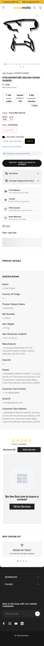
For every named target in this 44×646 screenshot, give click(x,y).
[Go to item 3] (10, 64)
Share (8, 226)
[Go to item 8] (24, 64)
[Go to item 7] (22, 64)
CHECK (29, 141)
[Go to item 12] (36, 64)
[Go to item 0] (5, 64)
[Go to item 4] (13, 64)
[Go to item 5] (16, 64)
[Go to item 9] (27, 64)
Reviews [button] (9, 449)
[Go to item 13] (39, 64)
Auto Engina (7, 73)
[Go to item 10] (30, 64)
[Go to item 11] (33, 64)
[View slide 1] (17, 561)
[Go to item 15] (23, 66)
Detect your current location (11, 147)
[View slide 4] (26, 561)
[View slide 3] (23, 561)
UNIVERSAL (9, 130)
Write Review (29, 449)
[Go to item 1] (8, 64)
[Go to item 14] (20, 66)
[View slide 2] (20, 561)
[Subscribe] (37, 613)
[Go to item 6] (19, 64)
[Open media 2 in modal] (37, 15)
